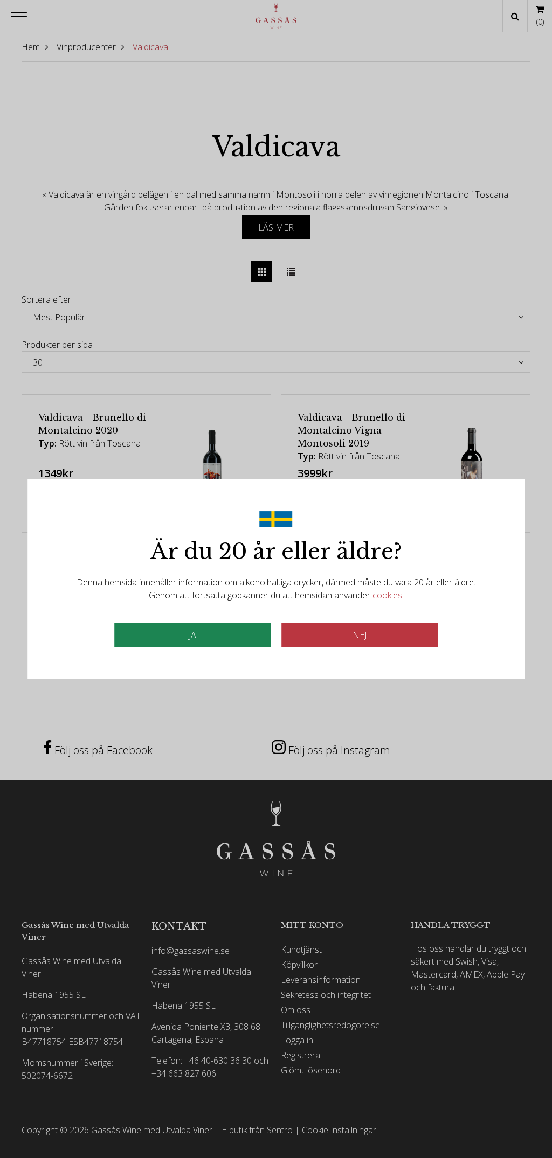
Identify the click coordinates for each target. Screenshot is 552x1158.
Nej (360, 635)
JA (192, 635)
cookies (387, 595)
